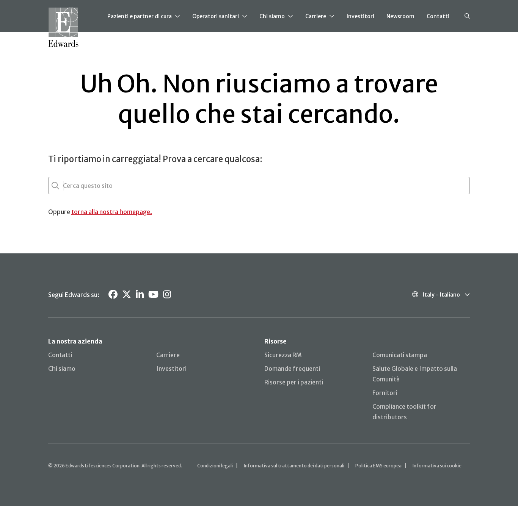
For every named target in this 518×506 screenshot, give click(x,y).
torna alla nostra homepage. (111, 212)
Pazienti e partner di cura (139, 16)
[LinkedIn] (140, 294)
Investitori (360, 16)
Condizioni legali (215, 466)
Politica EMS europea (378, 466)
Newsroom (400, 16)
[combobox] (63, 185)
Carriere (315, 16)
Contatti (438, 16)
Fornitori (384, 393)
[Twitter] (126, 294)
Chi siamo (272, 16)
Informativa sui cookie (437, 466)
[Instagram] (167, 294)
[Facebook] (113, 294)
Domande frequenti (292, 368)
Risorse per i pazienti (293, 382)
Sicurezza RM (283, 355)
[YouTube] (153, 294)
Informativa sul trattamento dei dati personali (294, 466)
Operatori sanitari (215, 16)
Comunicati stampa (399, 355)
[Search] (467, 16)
